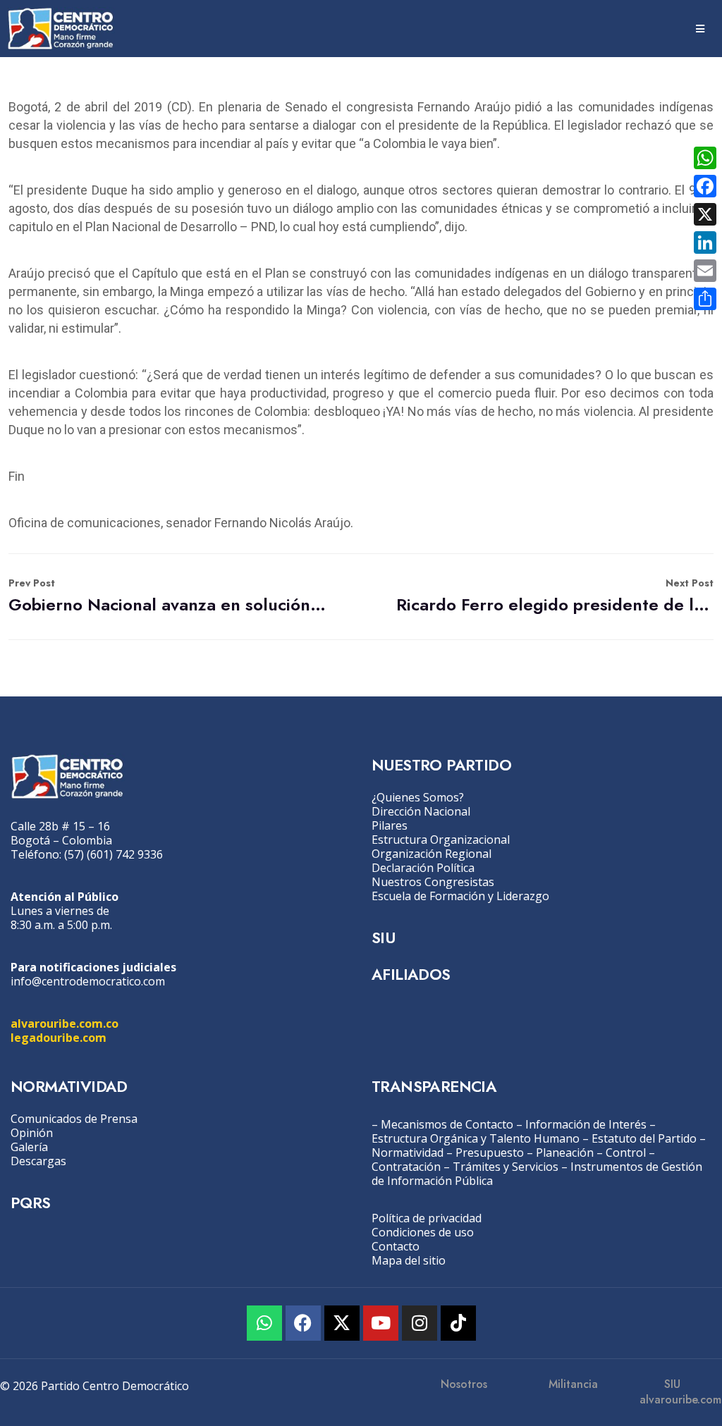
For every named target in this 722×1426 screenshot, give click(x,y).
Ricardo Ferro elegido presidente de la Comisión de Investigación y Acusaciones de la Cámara (555, 596)
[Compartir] (705, 299)
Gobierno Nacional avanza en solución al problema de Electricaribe (167, 596)
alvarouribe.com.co (64, 1023)
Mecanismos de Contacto (447, 1124)
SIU (383, 937)
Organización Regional (431, 853)
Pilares (390, 825)
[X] (705, 214)
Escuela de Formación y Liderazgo (460, 896)
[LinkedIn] (705, 242)
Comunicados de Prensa (74, 1118)
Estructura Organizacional (441, 839)
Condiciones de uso (423, 1232)
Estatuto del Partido (644, 1138)
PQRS (31, 1202)
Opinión (32, 1133)
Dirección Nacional (421, 811)
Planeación (565, 1152)
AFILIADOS (411, 974)
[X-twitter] (342, 1323)
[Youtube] (380, 1323)
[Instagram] (419, 1323)
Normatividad (407, 1152)
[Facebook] (303, 1323)
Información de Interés (586, 1124)
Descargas (38, 1161)
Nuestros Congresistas (433, 882)
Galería (29, 1147)
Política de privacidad (427, 1218)
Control (626, 1152)
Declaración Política (423, 867)
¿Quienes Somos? (418, 797)
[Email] (705, 271)
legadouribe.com (58, 1037)
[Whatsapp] (264, 1323)
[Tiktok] (458, 1323)
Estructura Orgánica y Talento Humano (476, 1138)
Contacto (396, 1246)
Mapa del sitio (409, 1260)
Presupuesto (489, 1152)
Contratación (406, 1166)
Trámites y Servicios (505, 1166)
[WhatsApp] (705, 158)
